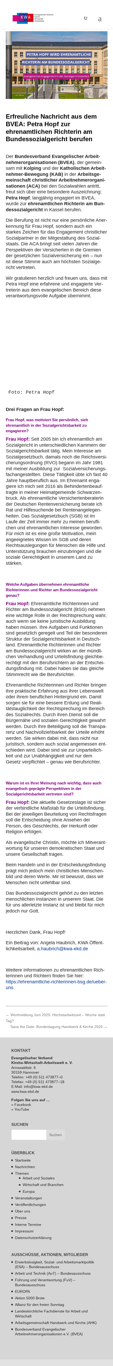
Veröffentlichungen (30, 1204)
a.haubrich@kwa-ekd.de (62, 948)
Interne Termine (28, 1224)
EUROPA (22, 1291)
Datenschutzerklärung (33, 1238)
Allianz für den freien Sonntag (39, 1304)
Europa (29, 1191)
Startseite (23, 1160)
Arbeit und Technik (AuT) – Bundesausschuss (53, 1273)
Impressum (24, 1231)
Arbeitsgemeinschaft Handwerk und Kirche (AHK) (56, 1323)
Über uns (22, 1211)
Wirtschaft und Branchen (43, 1185)
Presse (21, 1218)
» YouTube (20, 1109)
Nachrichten (25, 1166)
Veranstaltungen (28, 1198)
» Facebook (21, 1105)
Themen (22, 1173)
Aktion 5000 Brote (30, 1298)
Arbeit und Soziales (39, 1178)
